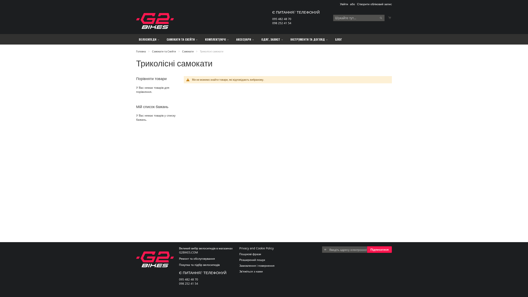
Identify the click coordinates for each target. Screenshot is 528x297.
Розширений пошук (252, 260)
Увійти (344, 4)
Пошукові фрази (250, 254)
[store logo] (155, 21)
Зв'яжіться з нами (251, 271)
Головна (141, 51)
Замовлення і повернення (257, 266)
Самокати (188, 51)
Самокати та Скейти (164, 51)
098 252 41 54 (281, 23)
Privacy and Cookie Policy (256, 248)
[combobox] (359, 18)
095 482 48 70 (281, 19)
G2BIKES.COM (188, 252)
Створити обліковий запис (374, 4)
